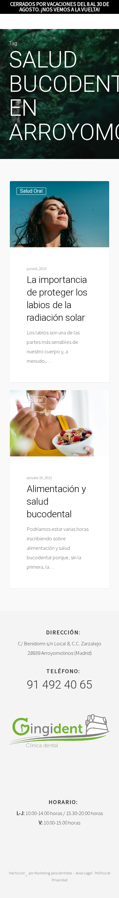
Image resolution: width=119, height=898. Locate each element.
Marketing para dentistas (53, 873)
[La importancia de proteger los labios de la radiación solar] (59, 281)
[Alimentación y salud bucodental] (59, 489)
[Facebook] (54, 769)
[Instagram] (66, 769)
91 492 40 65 (59, 684)
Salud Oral (31, 191)
